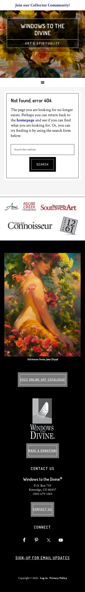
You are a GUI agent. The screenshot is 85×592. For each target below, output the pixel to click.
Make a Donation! (42, 450)
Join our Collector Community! (42, 5)
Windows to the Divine (43, 29)
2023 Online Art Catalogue (42, 379)
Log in (44, 578)
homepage (25, 120)
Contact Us (42, 509)
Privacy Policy (58, 578)
